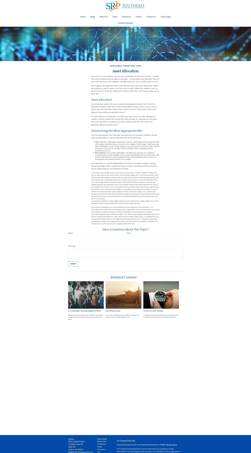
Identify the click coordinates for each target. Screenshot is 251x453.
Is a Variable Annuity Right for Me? (84, 311)
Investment (101, 444)
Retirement (101, 441)
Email (128, 233)
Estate (99, 447)
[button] (83, 17)
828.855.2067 (79, 442)
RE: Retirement (113, 311)
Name (70, 233)
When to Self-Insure (153, 311)
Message (71, 246)
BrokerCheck (172, 445)
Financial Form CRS (127, 441)
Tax (98, 452)
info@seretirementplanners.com (80, 452)
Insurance (101, 449)
